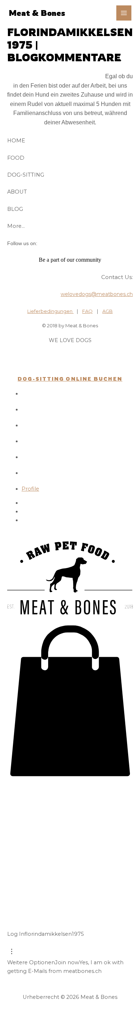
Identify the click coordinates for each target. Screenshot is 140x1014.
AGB (107, 311)
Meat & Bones (37, 13)
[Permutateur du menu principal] (123, 13)
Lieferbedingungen (50, 311)
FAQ (87, 311)
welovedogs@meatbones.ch (97, 294)
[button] (70, 774)
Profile (30, 489)
